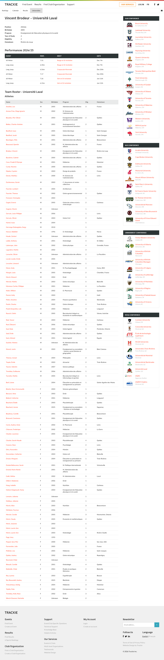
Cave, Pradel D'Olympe (14, 162)
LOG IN (141, 4)
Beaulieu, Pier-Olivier (13, 118)
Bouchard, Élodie (11, 403)
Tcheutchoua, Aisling (13, 585)
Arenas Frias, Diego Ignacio (15, 111)
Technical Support (51, 627)
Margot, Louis (10, 272)
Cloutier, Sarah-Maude (13, 440)
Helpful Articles (50, 633)
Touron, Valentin (11, 367)
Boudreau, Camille (12, 414)
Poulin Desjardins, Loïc (13, 309)
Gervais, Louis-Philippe (14, 213)
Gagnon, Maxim (11, 209)
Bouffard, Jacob (11, 135)
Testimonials (49, 649)
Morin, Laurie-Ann (12, 528)
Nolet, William (11, 291)
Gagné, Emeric (11, 202)
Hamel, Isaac (10, 223)
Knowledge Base (50, 630)
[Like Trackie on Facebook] (124, 637)
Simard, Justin (11, 349)
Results (37, 4)
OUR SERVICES (127, 4)
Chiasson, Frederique (13, 429)
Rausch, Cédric (11, 313)
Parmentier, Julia (12, 546)
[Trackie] (11, 613)
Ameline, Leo (10, 107)
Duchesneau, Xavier (13, 182)
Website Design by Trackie (132, 645)
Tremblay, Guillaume (13, 371)
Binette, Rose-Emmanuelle (15, 389)
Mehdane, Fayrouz (12, 510)
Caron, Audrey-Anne (13, 425)
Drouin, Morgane (12, 459)
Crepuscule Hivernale (64, 69)
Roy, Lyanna (10, 576)
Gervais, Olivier (11, 218)
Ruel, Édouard (10, 324)
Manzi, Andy (10, 268)
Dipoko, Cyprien (11, 171)
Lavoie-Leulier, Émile (13, 259)
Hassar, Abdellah (12, 232)
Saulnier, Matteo (11, 343)
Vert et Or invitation (64, 79)
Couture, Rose (11, 445)
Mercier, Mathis (11, 282)
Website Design (50, 652)
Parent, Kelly (10, 295)
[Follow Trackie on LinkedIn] (129, 637)
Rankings (5, 10)
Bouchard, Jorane (12, 407)
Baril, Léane (10, 382)
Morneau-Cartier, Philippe (15, 286)
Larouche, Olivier (12, 254)
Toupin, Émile (10, 362)
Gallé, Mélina (10, 476)
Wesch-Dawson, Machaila (15, 598)
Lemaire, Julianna (12, 496)
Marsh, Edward (11, 277)
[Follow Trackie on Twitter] (126, 637)
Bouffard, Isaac (11, 131)
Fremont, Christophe (13, 198)
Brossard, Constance (13, 418)
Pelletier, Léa (10, 551)
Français (152, 636)
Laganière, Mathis (12, 250)
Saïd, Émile (9, 333)
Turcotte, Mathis (11, 376)
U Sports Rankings (11, 640)
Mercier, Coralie (11, 514)
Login (85, 623)
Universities (36, 10)
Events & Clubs (49, 643)
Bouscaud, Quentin (12, 144)
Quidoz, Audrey (11, 555)
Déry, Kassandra (11, 449)
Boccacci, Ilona (11, 394)
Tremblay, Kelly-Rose (13, 594)
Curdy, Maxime (11, 167)
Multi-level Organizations (53, 646)
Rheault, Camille (11, 564)
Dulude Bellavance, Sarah (14, 465)
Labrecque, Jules (11, 245)
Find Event (27, 4)
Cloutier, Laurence (12, 434)
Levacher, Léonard (12, 263)
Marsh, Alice (10, 505)
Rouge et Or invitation (64, 60)
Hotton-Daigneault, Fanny (15, 490)
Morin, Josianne (11, 524)
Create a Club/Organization (15, 653)
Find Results (9, 637)
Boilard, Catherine (12, 398)
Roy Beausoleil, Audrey (14, 580)
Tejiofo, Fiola (10, 589)
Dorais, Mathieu (11, 176)
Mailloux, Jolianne (12, 501)
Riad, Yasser (10, 320)
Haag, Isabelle (11, 485)
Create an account (90, 627)
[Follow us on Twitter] (158, 4)
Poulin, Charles (11, 304)
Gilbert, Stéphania (12, 481)
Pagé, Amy (9, 537)
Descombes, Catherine (14, 454)
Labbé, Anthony (11, 241)
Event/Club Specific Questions (55, 623)
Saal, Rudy (9, 329)
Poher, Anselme (11, 300)
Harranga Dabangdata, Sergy (16, 227)
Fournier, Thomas (12, 193)
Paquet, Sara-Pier (12, 542)
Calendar (15, 10)
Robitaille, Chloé (11, 569)
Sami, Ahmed (10, 338)
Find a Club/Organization (14, 650)
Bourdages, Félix (11, 140)
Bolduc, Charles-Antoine (14, 124)
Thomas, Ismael (11, 358)
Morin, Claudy (11, 519)
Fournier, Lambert (12, 189)
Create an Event (11, 627)
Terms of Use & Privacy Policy (134, 643)
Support (70, 4)
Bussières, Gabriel (12, 158)
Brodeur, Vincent (11, 151)
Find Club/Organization (54, 4)
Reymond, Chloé (11, 560)
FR (148, 4)
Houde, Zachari (11, 236)
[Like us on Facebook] (155, 4)
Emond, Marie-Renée (13, 470)
